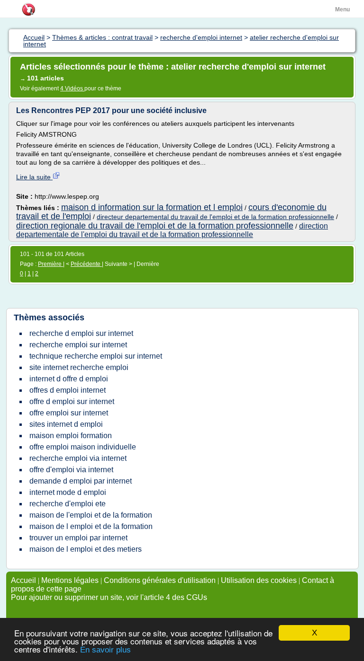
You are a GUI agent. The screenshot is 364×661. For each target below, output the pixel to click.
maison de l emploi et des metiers (85, 549)
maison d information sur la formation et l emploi (152, 207)
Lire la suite (34, 177)
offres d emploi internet (67, 390)
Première (50, 264)
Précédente (86, 264)
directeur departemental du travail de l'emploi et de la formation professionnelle (215, 216)
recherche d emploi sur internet (81, 333)
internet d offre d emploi (68, 379)
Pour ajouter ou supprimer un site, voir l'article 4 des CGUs (109, 597)
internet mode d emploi (67, 492)
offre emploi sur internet (68, 413)
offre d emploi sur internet (71, 401)
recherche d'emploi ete (67, 504)
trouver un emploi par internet (78, 538)
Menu (342, 9)
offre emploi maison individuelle (82, 447)
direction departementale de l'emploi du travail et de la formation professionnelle (172, 230)
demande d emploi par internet (80, 481)
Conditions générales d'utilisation (160, 580)
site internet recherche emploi (78, 367)
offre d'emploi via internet (71, 470)
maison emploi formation (70, 436)
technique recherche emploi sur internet (95, 356)
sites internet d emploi (66, 424)
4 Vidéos (72, 88)
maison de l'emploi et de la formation (90, 515)
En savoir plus (105, 649)
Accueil (23, 580)
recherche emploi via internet (78, 458)
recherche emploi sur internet (78, 345)
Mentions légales (70, 580)
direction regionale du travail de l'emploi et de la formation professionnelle (154, 225)
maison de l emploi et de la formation (91, 526)
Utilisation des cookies (259, 580)
